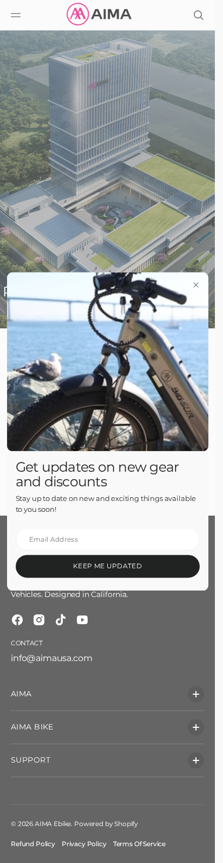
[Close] (196, 284)
